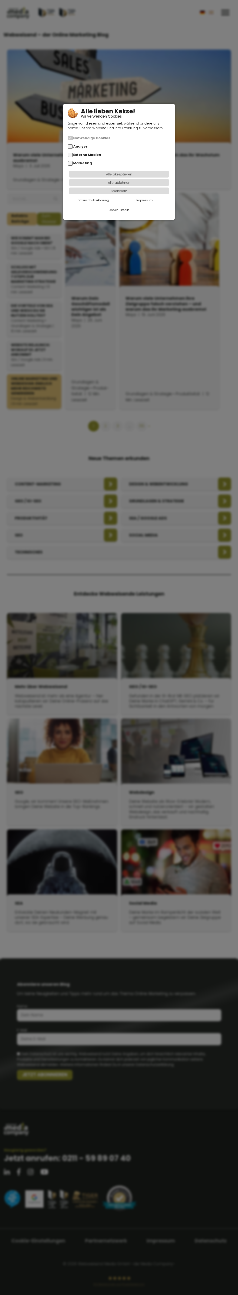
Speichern (119, 191)
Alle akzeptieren (119, 174)
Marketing (82, 163)
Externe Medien (87, 155)
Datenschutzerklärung (93, 200)
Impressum (144, 200)
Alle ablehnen (119, 182)
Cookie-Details (119, 210)
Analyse (80, 146)
